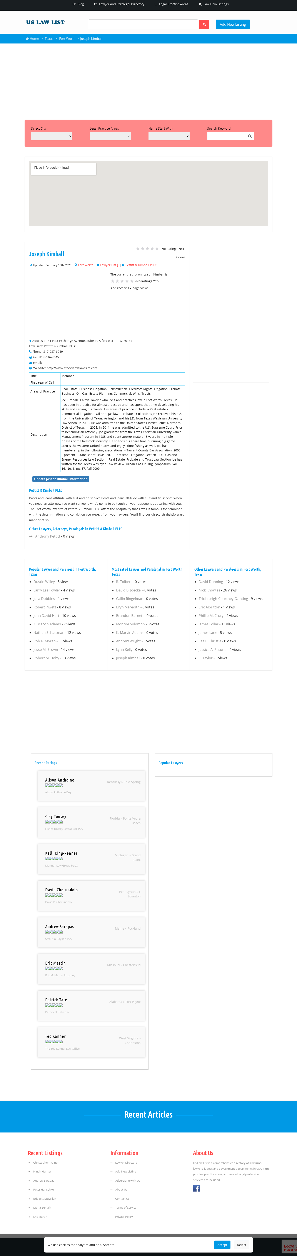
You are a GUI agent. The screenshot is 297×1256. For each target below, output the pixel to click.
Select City (38, 128)
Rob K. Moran (44, 641)
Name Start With (160, 128)
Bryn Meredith (128, 607)
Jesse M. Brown (45, 649)
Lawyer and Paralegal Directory (121, 4)
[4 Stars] (152, 248)
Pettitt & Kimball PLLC (141, 265)
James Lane (208, 632)
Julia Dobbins (44, 598)
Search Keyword (219, 128)
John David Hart (46, 615)
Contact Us (122, 1199)
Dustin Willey (44, 581)
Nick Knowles (209, 590)
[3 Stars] (147, 248)
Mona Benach (42, 1207)
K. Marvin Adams (47, 624)
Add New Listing (233, 24)
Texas (49, 38)
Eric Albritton (209, 607)
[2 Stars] (142, 248)
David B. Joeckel (129, 590)
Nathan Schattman (48, 632)
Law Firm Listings (216, 4)
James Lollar (209, 624)
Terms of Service (125, 1207)
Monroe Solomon (130, 624)
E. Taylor (206, 658)
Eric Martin (40, 1217)
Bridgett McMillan (44, 1199)
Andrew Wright (128, 641)
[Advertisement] (148, 80)
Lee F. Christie (210, 641)
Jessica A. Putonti (213, 649)
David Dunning (211, 581)
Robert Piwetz (44, 607)
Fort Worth (67, 38)
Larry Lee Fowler (46, 590)
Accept (222, 1245)
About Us (121, 1189)
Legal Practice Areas (173, 4)
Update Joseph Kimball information (60, 479)
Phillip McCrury (211, 615)
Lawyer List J (109, 265)
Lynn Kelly (124, 649)
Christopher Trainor (46, 1162)
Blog (80, 4)
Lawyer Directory (126, 1162)
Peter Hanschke (43, 1189)
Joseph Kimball (128, 658)
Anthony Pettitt (47, 536)
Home (34, 38)
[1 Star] (138, 248)
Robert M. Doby (46, 658)
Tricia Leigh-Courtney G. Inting (223, 598)
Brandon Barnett (130, 615)
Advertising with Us (127, 1181)
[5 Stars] (157, 248)
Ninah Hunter (42, 1171)
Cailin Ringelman (129, 598)
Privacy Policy (124, 1217)
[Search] (204, 24)
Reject (241, 1245)
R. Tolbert (124, 581)
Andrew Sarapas (43, 1181)
